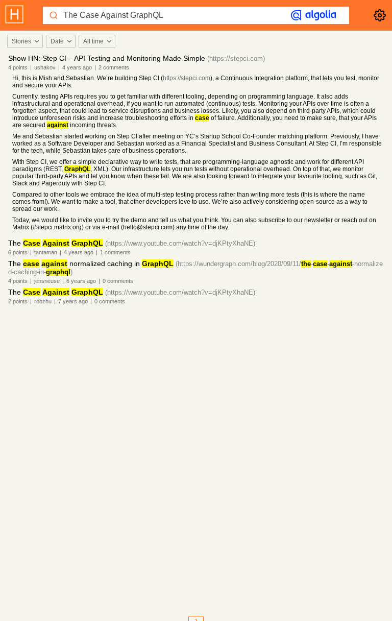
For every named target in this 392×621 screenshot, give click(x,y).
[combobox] (24, 41)
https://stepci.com (186, 78)
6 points (18, 252)
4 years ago (77, 67)
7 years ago (73, 301)
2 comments (114, 67)
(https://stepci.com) (236, 58)
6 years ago (81, 281)
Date (57, 41)
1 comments (115, 252)
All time (93, 41)
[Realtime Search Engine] (313, 15)
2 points (18, 301)
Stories (21, 41)
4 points (18, 67)
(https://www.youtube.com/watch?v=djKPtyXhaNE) (180, 243)
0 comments (118, 281)
